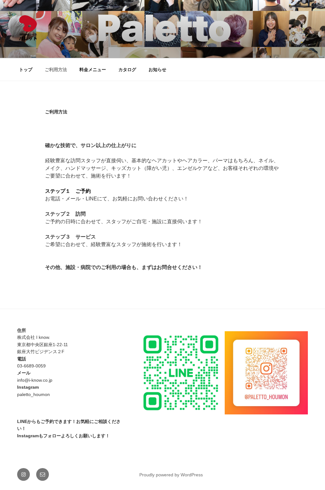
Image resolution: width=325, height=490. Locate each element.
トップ (25, 69)
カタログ (127, 69)
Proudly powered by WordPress (171, 474)
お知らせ (157, 69)
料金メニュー (92, 69)
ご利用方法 (56, 69)
